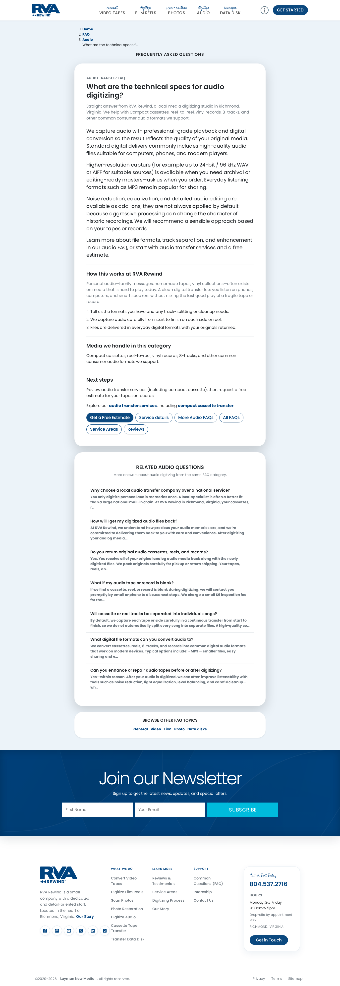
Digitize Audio (123, 917)
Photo (179, 729)
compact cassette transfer (205, 405)
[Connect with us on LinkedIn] (93, 930)
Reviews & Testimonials (163, 881)
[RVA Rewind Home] (58, 875)
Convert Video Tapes (124, 881)
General (140, 729)
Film (167, 729)
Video (156, 729)
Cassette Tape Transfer (124, 928)
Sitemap (295, 978)
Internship (203, 891)
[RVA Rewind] (46, 9)
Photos (176, 10)
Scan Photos (122, 900)
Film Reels (145, 10)
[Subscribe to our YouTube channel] (69, 930)
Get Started (290, 10)
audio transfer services (133, 405)
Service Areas (104, 429)
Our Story (85, 916)
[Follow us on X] (81, 930)
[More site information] (266, 10)
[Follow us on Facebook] (45, 930)
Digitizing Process (168, 900)
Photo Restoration (127, 908)
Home (87, 29)
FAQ (86, 34)
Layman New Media (77, 978)
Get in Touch (269, 940)
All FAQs (231, 417)
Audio (203, 10)
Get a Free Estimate (110, 417)
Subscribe (243, 809)
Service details (154, 417)
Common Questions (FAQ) (208, 881)
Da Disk (230, 10)
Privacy (259, 978)
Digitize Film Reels (127, 891)
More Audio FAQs (196, 417)
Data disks (197, 729)
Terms (276, 978)
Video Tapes (112, 10)
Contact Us (204, 900)
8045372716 (268, 884)
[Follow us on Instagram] (57, 930)
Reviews (135, 429)
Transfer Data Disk (127, 939)
